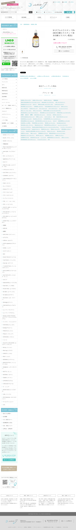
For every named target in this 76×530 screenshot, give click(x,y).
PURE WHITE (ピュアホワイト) (50, 125)
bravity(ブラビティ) (36, 129)
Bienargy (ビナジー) (39, 125)
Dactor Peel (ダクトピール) (61, 116)
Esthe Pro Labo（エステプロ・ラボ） (45, 104)
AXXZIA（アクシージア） (26, 100)
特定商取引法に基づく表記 (48, 527)
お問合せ (72, 2)
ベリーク (22, 131)
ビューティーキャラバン (63, 125)
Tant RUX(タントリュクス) (26, 118)
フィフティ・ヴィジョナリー (66, 127)
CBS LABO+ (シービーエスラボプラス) (47, 112)
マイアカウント (48, 12)
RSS (64, 527)
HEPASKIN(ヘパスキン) (66, 129)
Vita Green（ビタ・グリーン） (27, 125)
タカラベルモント (48, 116)
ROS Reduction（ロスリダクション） (28, 139)
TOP (21, 24)
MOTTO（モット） (40, 135)
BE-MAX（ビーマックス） (50, 123)
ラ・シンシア (43, 137)
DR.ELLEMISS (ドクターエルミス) (27, 121)
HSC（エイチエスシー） (60, 102)
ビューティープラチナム (26, 127)
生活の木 (27, 114)
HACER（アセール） (48, 100)
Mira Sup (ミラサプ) (61, 131)
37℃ (49, 139)
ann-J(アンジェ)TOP (12, 527)
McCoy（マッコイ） (51, 131)
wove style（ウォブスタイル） (48, 102)
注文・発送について (7, 425)
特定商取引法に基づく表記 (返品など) (27, 76)
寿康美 (22, 114)
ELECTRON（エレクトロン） (26, 106)
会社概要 (65, 2)
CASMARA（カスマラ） (38, 106)
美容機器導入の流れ (7, 422)
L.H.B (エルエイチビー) (59, 104)
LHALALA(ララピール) (34, 137)
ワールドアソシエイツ (41, 139)
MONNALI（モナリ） (49, 135)
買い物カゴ (70, 12)
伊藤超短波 (56, 100)
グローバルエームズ (43, 108)
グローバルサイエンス (52, 108)
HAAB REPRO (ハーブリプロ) (64, 121)
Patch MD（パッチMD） (26, 123)
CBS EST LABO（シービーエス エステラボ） (52, 110)
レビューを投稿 (33, 78)
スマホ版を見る (58, 527)
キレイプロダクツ (24, 108)
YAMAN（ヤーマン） (59, 135)
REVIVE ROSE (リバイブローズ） (53, 137)
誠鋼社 (31, 114)
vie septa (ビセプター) (61, 123)
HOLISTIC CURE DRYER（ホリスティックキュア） (36, 131)
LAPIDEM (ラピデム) (25, 137)
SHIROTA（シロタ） (25, 133)
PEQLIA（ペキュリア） (55, 129)
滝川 (54, 116)
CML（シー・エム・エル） (26, 110)
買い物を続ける (66, 76)
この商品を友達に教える (56, 76)
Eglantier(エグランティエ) (26, 104)
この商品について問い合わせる (43, 76)
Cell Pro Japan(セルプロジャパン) (27, 116)
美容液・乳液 (34, 24)
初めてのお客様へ (57, 2)
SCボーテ (35, 104)
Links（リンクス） (65, 137)
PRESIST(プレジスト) (45, 129)
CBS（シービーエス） (37, 110)
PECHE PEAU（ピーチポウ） (38, 123)
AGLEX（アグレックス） (37, 100)
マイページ (20, 527)
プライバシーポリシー (37, 527)
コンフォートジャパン (63, 108)
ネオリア (55, 121)
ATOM (66, 527)
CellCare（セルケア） (57, 114)
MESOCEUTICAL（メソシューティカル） (57, 133)
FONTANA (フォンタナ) (25, 129)
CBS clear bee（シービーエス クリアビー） (30, 112)
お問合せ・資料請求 (7, 428)
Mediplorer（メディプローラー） (28, 135)
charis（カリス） (64, 106)
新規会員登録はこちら (8, 32)
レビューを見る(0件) (24, 78)
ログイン (40, 12)
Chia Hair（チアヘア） (37, 118)
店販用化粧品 (26, 24)
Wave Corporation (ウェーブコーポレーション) (30, 102)
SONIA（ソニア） (39, 116)
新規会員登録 (59, 12)
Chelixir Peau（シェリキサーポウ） (64, 112)
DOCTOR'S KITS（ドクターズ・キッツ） (43, 121)
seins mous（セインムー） (39, 114)
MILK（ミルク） (34, 133)
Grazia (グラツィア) (33, 108)
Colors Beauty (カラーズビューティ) (52, 106)
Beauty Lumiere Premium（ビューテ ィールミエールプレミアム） (45, 127)
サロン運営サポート (7, 419)
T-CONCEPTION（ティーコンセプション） (52, 118)
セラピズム (49, 114)
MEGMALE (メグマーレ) (43, 133)
